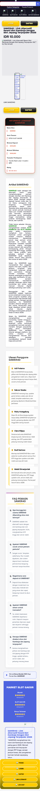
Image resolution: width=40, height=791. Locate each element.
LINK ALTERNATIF (21, 779)
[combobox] (18, 4)
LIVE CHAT (21, 785)
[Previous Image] (3, 58)
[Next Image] (36, 58)
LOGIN (10, 23)
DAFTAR (29, 23)
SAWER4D (13, 191)
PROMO (21, 762)
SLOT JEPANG (26, 229)
